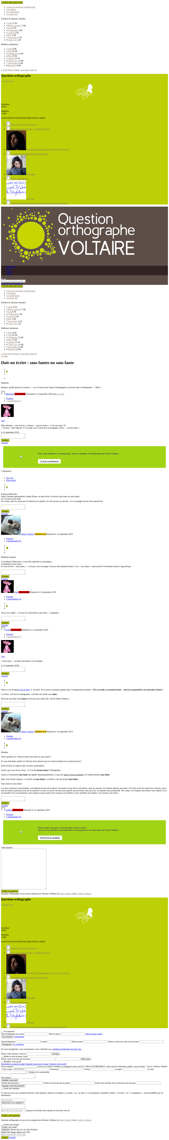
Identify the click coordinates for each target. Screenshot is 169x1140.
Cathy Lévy (13, 40)
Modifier (5, 440)
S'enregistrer (19, 1037)
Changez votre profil (57, 1064)
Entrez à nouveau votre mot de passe (123, 1041)
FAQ (8, 269)
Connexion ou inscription (11, 283)
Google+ (119, 1069)
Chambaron (13, 30)
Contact (9, 271)
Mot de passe (55, 1034)
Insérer (4, 1138)
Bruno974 (12, 65)
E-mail (44, 1041)
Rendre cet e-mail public (39, 1072)
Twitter (87, 1069)
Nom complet (6, 1066)
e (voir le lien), (24, 690)
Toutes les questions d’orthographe (20, 7)
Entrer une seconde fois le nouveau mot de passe (115, 1083)
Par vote (9, 478)
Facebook (54, 1069)
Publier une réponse (9, 891)
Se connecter (18, 1044)
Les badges (11, 9)
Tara (10, 28)
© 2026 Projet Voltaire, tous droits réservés (19, 70)
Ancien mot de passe (9, 1083)
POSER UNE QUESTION (12, 2)
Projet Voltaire (65, 894)
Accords (60, 394)
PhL (10, 35)
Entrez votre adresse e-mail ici (13, 1054)
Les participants (12, 12)
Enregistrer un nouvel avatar (13, 1064)
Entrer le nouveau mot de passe (57, 1083)
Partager (9, 398)
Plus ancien (11, 480)
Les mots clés (12, 14)
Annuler (4, 443)
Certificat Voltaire (84, 894)
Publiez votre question (10, 1115)
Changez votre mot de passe (36, 1064)
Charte (9, 274)
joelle (10, 23)
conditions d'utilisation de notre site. (67, 1049)
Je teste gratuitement (49, 461)
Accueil (4, 356)
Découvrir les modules (50, 838)
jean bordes (13, 37)
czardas (11, 33)
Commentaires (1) (13, 401)
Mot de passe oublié (94, 1034)
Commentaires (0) (13, 541)
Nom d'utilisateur (8, 1041)
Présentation (11, 267)
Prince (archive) (15, 25)
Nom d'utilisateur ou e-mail (12, 1034)
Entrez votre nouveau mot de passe (15, 1059)
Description (6, 1078)
